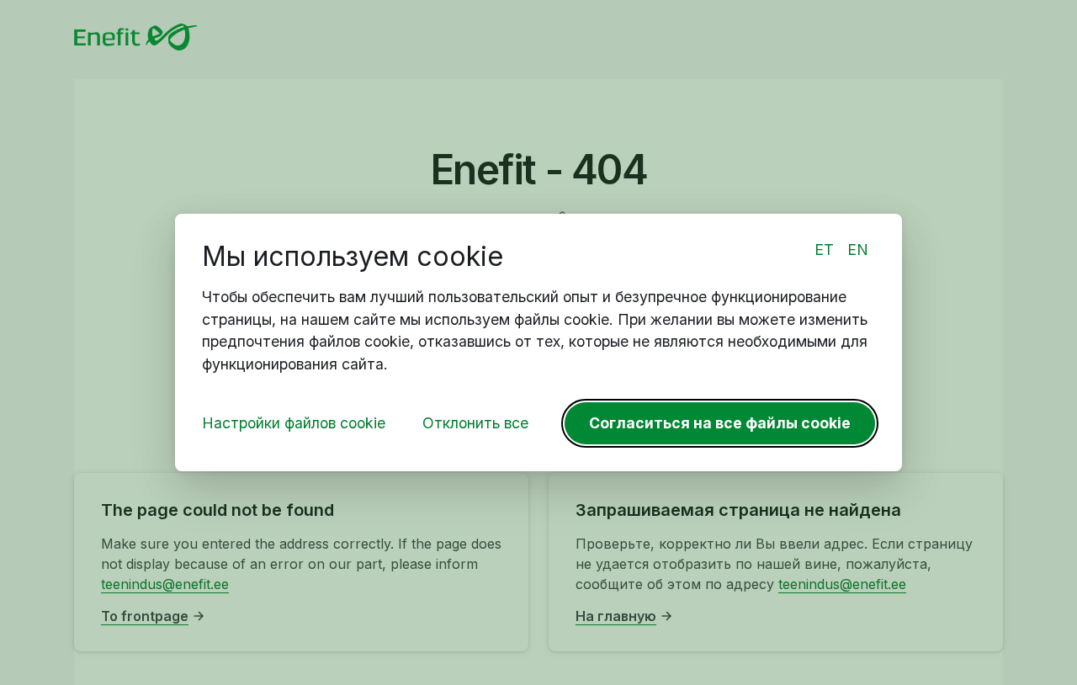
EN (857, 249)
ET (824, 249)
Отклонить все (475, 423)
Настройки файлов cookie (293, 423)
